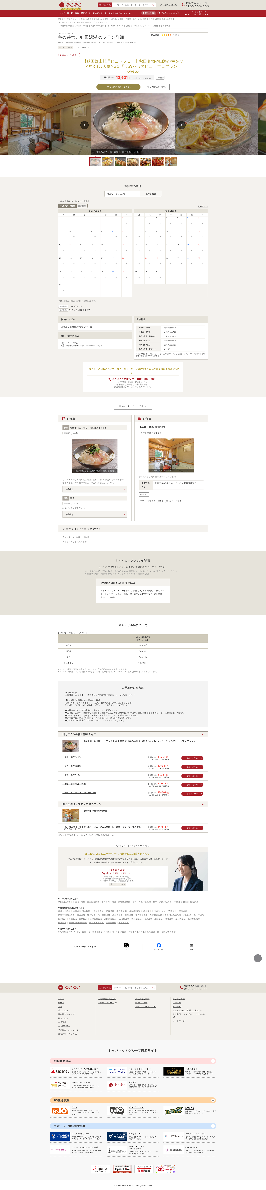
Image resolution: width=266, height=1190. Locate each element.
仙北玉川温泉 (64, 911)
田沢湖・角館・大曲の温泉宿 (137, 19)
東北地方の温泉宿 (101, 19)
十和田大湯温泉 (96, 922)
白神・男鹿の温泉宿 (141, 902)
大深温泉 (81, 915)
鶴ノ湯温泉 (136, 918)
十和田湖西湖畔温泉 (78, 922)
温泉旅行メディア (122, 13)
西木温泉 (62, 918)
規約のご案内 (141, 1002)
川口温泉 (187, 915)
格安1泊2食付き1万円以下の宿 (72, 932)
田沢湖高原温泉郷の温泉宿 (161, 19)
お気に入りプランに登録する (134, 406)
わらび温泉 (199, 915)
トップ (62, 13)
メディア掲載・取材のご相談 (186, 1010)
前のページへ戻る (69, 55)
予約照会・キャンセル (68, 1030)
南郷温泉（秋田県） (82, 911)
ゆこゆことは (179, 998)
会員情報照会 (64, 1026)
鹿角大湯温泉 (110, 918)
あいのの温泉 (156, 915)
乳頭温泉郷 (111, 922)
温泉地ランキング (66, 1014)
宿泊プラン (100, 22)
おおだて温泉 (168, 911)
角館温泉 (73, 918)
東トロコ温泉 (104, 915)
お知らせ (177, 1002)
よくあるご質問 (142, 998)
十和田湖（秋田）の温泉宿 (186, 902)
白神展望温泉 (96, 918)
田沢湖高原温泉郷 (73, 42)
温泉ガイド (86, 13)
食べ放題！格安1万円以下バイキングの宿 (107, 932)
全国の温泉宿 (86, 19)
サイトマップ (179, 1021)
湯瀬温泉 (148, 918)
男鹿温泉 (62, 922)
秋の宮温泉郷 (141, 915)
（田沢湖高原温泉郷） (84, 22)
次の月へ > (203, 206)
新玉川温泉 (117, 915)
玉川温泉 (156, 911)
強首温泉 (110, 911)
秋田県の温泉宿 (117, 19)
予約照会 (169, 13)
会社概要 (177, 1006)
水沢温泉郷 (122, 911)
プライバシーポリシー (145, 1006)
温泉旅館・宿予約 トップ (68, 19)
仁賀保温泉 (99, 911)
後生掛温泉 (124, 922)
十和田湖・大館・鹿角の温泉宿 (116, 902)
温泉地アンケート (106, 1002)
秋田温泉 (169, 918)
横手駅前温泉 (194, 918)
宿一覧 (70, 13)
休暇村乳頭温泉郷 (66, 915)
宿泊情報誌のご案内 (107, 998)
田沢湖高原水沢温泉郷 (139, 911)
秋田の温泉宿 (64, 902)
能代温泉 (83, 918)
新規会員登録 (150, 13)
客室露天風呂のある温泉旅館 (141, 932)
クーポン (108, 13)
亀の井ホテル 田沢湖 (67, 22)
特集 (77, 13)
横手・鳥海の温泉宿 (162, 902)
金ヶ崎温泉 (180, 918)
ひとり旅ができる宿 (166, 932)
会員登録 (62, 1022)
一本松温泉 (182, 911)
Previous (84, 125)
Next (181, 125)
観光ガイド (98, 13)
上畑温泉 (158, 918)
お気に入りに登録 (158, 87)
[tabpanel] (133, 124)
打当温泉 (129, 915)
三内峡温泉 (124, 918)
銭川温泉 (91, 915)
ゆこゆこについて (170, 5)
